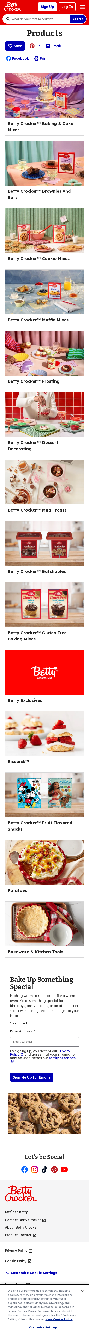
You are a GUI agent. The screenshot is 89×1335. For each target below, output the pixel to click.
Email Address (22, 1031)
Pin (38, 46)
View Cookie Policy (59, 1319)
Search (78, 19)
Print (44, 58)
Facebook (20, 58)
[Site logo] (23, 1195)
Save (18, 46)
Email (56, 47)
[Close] (82, 1291)
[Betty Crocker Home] (12, 7)
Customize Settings (43, 1327)
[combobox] (39, 18)
